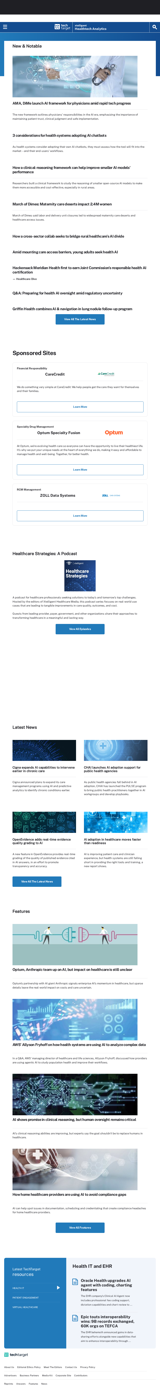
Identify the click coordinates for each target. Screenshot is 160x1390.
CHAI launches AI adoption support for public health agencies (112, 769)
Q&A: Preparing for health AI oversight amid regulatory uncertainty (67, 293)
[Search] (155, 27)
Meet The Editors (53, 1367)
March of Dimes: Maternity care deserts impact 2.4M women (62, 204)
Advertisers (10, 1375)
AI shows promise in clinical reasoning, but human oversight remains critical (74, 1119)
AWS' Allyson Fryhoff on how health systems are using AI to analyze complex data (79, 1044)
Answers (21, 1384)
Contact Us (71, 1367)
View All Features (80, 1227)
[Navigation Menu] (5, 27)
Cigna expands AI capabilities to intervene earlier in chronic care (43, 769)
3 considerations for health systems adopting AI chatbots (59, 135)
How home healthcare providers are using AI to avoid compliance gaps (69, 1194)
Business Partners (29, 1375)
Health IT (18, 1288)
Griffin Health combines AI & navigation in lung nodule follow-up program (72, 309)
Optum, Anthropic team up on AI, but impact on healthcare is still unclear (72, 969)
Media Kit (47, 1375)
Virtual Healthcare (25, 1307)
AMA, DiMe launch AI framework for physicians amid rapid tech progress (71, 103)
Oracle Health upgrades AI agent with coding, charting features (106, 1285)
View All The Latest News (80, 319)
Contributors (81, 1375)
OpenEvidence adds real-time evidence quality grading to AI (41, 841)
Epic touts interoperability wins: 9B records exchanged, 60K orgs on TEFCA (107, 1321)
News (44, 1384)
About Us (9, 1367)
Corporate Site (63, 1375)
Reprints (8, 1384)
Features (33, 1384)
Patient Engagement (25, 1297)
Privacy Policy (87, 1367)
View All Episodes (80, 629)
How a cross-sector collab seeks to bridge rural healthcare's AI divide (68, 236)
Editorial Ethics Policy (29, 1367)
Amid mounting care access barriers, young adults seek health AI (65, 252)
